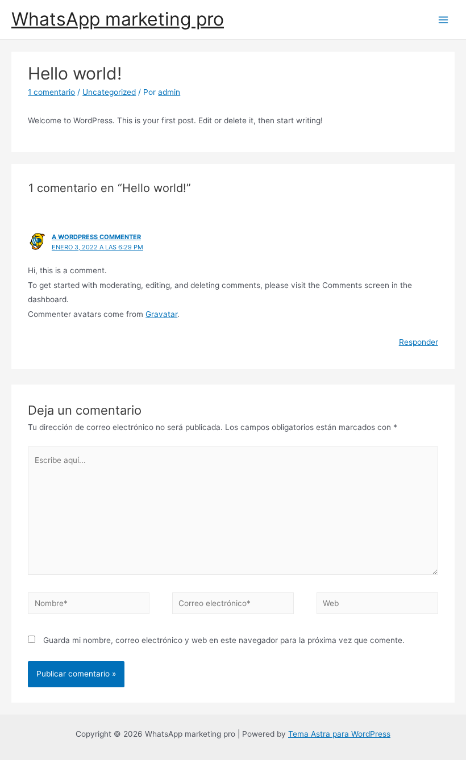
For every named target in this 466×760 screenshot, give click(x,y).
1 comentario (51, 92)
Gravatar (161, 314)
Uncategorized (109, 92)
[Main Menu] (443, 20)
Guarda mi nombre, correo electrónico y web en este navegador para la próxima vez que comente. (224, 640)
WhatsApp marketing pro (117, 19)
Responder (418, 341)
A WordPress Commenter (96, 237)
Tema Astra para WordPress (339, 733)
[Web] (377, 605)
